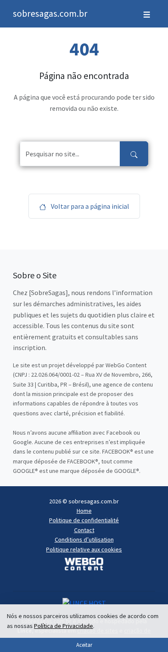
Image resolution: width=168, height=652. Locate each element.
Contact (84, 530)
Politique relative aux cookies (84, 549)
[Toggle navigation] (146, 14)
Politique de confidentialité (84, 520)
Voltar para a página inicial (89, 206)
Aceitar (84, 644)
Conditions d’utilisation (84, 539)
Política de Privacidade (63, 626)
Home (84, 511)
